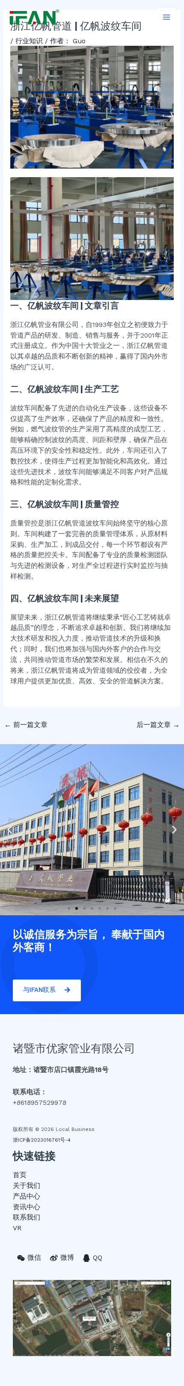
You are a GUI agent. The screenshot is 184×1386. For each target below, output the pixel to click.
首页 (20, 1175)
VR (17, 1228)
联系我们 (26, 1217)
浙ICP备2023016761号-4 (42, 1140)
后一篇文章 (158, 725)
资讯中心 (26, 1207)
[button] (69, 908)
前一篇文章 (25, 725)
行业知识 (29, 41)
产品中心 (26, 1196)
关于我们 (26, 1186)
